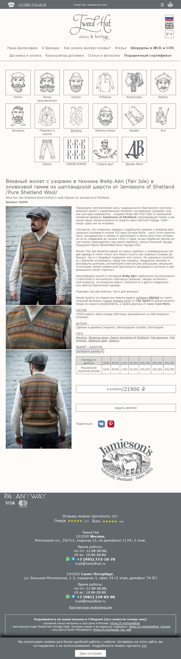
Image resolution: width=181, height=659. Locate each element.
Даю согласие (91, 653)
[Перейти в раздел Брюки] (47, 149)
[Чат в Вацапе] (68, 559)
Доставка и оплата (25, 55)
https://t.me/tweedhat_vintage (149, 626)
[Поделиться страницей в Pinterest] (110, 425)
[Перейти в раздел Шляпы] (76, 82)
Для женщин (159, 337)
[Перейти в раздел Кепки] (18, 82)
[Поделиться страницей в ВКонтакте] (101, 425)
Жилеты (81, 337)
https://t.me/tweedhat (125, 623)
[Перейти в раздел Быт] (163, 116)
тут (144, 645)
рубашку (147, 297)
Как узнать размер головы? (87, 48)
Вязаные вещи (99, 337)
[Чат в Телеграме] (73, 559)
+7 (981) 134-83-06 (96, 597)
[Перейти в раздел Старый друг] (105, 149)
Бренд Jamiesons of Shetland (129, 337)
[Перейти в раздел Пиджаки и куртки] (47, 116)
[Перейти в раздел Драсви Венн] (134, 149)
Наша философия (22, 48)
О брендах (51, 48)
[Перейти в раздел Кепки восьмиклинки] (47, 82)
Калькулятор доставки (64, 55)
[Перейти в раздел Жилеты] (76, 116)
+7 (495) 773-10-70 (96, 559)
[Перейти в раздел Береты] (163, 82)
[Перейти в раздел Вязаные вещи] (105, 116)
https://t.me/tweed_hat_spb (112, 629)
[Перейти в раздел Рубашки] (105, 82)
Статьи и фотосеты (104, 55)
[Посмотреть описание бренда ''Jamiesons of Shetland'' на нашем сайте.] (125, 460)
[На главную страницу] (90, 27)
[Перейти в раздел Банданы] (18, 116)
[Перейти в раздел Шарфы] (134, 116)
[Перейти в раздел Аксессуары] (134, 82)
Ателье (120, 48)
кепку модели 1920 (117, 300)
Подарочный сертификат (148, 55)
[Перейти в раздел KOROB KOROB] (76, 149)
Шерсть (114, 340)
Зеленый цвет (97, 340)
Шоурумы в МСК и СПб (152, 48)
